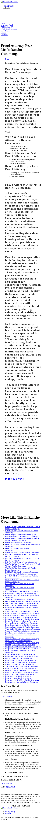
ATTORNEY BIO (7, 27)
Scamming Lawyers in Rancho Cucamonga (20, 645)
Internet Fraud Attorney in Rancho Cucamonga (21, 621)
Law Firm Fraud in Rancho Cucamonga (19, 658)
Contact (3, 33)
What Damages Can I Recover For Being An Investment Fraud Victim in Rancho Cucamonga (21, 535)
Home (3, 23)
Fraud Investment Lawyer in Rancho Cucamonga (22, 639)
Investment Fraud (7, 25)
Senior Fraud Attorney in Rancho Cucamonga (21, 593)
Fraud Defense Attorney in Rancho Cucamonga (21, 625)
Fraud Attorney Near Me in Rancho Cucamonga (21, 682)
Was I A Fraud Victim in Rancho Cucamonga (20, 574)
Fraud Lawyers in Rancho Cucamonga (18, 678)
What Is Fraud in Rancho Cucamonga (18, 542)
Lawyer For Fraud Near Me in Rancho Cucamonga (23, 647)
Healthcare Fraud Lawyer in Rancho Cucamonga (22, 619)
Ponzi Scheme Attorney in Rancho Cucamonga (21, 617)
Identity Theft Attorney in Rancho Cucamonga (21, 605)
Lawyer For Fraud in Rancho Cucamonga (19, 674)
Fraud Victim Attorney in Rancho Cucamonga (21, 660)
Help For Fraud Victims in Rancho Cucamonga (21, 562)
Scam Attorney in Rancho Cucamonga (18, 641)
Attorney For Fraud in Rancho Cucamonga (20, 664)
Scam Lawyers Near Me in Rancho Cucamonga (21, 666)
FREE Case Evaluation (9, 29)
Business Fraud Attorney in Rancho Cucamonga (21, 670)
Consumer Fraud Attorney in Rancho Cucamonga (22, 631)
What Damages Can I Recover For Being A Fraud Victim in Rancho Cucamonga (22, 539)
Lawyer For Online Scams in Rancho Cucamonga (22, 656)
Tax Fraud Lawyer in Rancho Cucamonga (19, 599)
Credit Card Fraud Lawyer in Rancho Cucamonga (22, 603)
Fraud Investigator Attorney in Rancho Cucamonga (22, 613)
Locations (4, 35)
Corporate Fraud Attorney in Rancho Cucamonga (22, 627)
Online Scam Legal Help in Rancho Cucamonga (22, 611)
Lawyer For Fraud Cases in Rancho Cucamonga (22, 649)
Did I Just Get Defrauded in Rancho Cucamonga (22, 572)
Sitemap (8, 813)
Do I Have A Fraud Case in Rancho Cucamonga (22, 592)
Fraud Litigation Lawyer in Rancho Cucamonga (21, 615)
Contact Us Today (7, 696)
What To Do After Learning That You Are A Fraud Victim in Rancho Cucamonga (22, 565)
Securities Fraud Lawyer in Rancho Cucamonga (21, 623)
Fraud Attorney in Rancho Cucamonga (18, 676)
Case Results (5, 31)
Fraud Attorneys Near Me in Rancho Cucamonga (22, 680)
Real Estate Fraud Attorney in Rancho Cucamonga (22, 601)
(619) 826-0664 (8, 6)
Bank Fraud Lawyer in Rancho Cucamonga (20, 633)
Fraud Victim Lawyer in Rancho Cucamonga (20, 662)
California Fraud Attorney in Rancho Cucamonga (22, 643)
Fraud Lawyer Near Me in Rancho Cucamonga (21, 668)
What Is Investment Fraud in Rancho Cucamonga (22, 552)
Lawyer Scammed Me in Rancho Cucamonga (21, 654)
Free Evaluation (6, 783)
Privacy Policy (10, 811)
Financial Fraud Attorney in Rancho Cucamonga (22, 672)
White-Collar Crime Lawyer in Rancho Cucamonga (23, 629)
